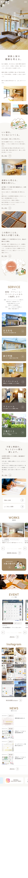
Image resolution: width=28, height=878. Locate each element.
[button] (1, 48)
